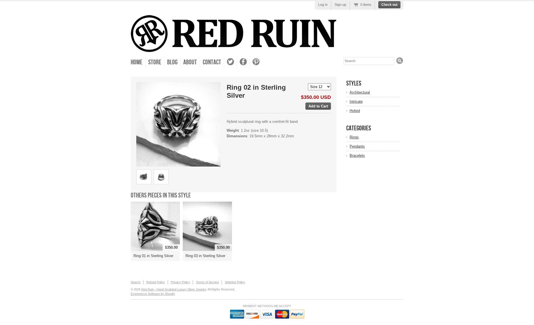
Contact (212, 62)
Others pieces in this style (161, 195)
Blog (172, 62)
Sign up (340, 5)
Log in (323, 5)
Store (154, 62)
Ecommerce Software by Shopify (153, 293)
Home (136, 62)
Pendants (357, 146)
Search (135, 282)
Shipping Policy (235, 282)
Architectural (360, 92)
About (190, 62)
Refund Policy (155, 282)
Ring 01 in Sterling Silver (153, 256)
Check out (389, 5)
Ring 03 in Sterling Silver (205, 256)
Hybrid (355, 111)
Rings (354, 137)
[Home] (234, 48)
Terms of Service (207, 282)
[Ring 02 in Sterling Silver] (178, 124)
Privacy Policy (180, 282)
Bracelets (357, 155)
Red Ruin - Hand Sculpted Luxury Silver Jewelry (173, 289)
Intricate (356, 101)
